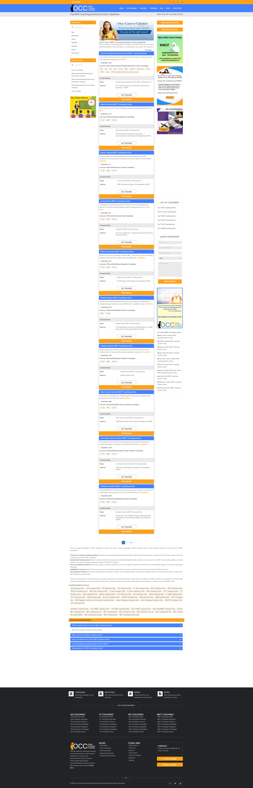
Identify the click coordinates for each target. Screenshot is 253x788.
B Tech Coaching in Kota (117, 591)
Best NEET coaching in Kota (79, 609)
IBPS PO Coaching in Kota (79, 591)
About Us (132, 750)
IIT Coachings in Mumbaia (108, 719)
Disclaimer (132, 758)
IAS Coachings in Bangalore (79, 727)
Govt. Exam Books (105, 748)
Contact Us (132, 748)
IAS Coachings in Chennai (79, 721)
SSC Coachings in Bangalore (137, 727)
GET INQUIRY (76, 2)
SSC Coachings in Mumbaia (137, 719)
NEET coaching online (110, 612)
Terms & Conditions (135, 755)
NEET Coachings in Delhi (165, 717)
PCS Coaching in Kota (93, 588)
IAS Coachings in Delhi (78, 717)
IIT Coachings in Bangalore (108, 727)
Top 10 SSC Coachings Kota (166, 224)
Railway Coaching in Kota (107, 594)
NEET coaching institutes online (129, 615)
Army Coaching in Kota (78, 597)
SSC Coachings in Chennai (137, 721)
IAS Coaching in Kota (77, 588)
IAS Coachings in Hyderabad (79, 724)
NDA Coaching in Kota (94, 597)
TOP (126, 778)
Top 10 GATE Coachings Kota (167, 220)
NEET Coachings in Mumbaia (167, 719)
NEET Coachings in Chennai (166, 721)
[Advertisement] (170, 166)
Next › (131, 542)
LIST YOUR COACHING (126, 705)
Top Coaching (131, 8)
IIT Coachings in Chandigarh (108, 729)
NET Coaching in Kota (140, 594)
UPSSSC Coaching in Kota (129, 597)
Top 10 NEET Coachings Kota (166, 216)
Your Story (177, 8)
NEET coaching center (111, 615)
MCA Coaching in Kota (146, 597)
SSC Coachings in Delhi (136, 717)
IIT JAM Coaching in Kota (174, 594)
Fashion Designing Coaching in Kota (127, 600)
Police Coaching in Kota (156, 594)
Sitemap (131, 760)
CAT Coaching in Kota (124, 594)
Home (121, 8)
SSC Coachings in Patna (136, 731)
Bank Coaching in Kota (90, 594)
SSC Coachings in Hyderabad (138, 724)
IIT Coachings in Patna (107, 731)
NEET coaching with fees (163, 612)
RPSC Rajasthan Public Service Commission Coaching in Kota (94, 600)
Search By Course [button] (77, 60)
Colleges (143, 8)
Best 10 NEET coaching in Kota (141, 609)
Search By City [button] (76, 22)
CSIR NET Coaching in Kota (173, 600)
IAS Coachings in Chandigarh (80, 729)
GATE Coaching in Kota (175, 588)
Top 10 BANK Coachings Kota (167, 228)
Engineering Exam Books (107, 755)
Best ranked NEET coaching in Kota (164, 609)
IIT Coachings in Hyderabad (108, 724)
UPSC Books (104, 745)
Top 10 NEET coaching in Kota (100, 609)
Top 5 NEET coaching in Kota (120, 609)
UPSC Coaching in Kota (153, 591)
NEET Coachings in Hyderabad (167, 724)
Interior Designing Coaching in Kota (152, 600)
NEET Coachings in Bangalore (167, 727)
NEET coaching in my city (127, 612)
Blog (168, 8)
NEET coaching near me (93, 612)
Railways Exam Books (106, 753)
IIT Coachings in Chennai (107, 721)
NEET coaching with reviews (93, 615)
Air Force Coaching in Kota (111, 597)
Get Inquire (126, 95)
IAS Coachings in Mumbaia (79, 719)
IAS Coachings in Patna (78, 731)
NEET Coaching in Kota (158, 588)
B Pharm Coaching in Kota (135, 591)
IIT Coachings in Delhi (106, 717)
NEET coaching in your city (145, 612)
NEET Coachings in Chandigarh (167, 729)
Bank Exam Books (105, 750)
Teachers (153, 8)
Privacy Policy (133, 753)
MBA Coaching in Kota (162, 597)
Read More (148, 50)
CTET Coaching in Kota (170, 591)
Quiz (161, 8)
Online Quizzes (133, 745)
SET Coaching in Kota (77, 603)
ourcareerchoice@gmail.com (171, 748)
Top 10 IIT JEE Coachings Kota (167, 212)
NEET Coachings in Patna (165, 731)
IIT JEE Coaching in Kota (141, 588)
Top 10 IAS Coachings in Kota (167, 207)
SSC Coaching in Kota (124, 588)
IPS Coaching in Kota (108, 588)
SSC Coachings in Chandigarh (138, 729)
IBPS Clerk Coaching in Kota (98, 591)
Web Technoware (119, 783)
